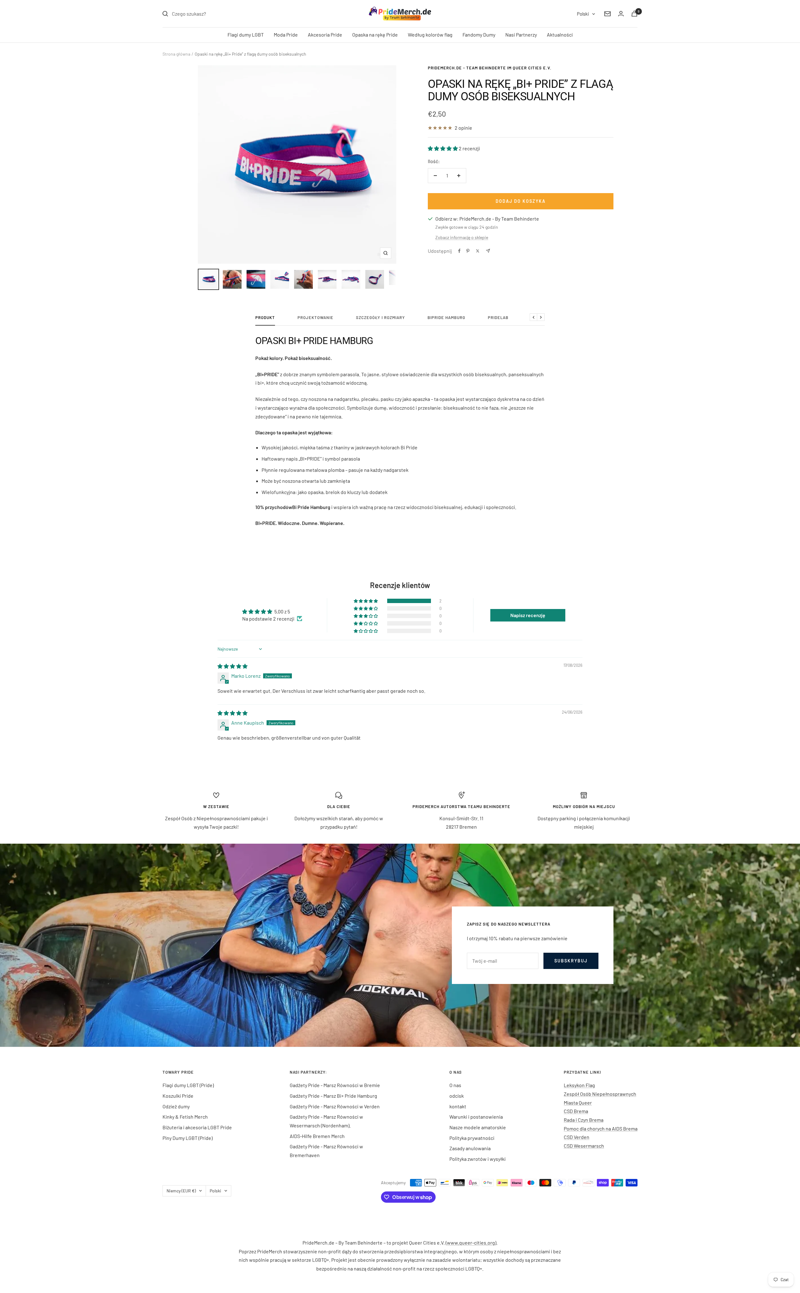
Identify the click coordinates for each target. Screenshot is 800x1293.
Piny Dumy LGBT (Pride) (187, 1138)
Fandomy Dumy (478, 34)
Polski (583, 14)
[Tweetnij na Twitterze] (477, 251)
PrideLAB (498, 317)
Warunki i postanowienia (476, 1117)
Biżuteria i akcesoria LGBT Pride (197, 1127)
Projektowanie (315, 317)
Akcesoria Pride (325, 34)
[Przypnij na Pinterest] (467, 251)
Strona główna (176, 54)
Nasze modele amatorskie (477, 1127)
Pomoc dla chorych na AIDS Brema (601, 1128)
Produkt (265, 317)
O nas (455, 1085)
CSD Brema (576, 1111)
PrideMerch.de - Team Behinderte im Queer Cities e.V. (490, 67)
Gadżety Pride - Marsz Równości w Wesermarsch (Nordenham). (326, 1121)
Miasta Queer (578, 1103)
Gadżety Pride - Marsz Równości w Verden (335, 1106)
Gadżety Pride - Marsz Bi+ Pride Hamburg (333, 1096)
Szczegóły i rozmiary (380, 317)
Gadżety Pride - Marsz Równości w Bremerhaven (326, 1150)
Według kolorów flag (430, 34)
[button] (443, 148)
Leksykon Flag (579, 1085)
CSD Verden (576, 1137)
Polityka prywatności (471, 1138)
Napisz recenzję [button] (527, 615)
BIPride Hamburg (446, 317)
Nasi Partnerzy (521, 34)
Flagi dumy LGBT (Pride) (188, 1085)
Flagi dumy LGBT (246, 34)
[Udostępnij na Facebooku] (459, 251)
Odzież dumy (176, 1106)
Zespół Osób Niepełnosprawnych (600, 1094)
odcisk (456, 1096)
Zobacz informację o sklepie (461, 237)
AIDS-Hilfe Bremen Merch (317, 1136)
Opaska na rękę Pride (375, 34)
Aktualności (560, 34)
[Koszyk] (634, 14)
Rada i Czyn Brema (583, 1120)
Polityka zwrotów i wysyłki (477, 1159)
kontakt (457, 1106)
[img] (233, 666)
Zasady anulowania (470, 1148)
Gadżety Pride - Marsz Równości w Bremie (335, 1085)
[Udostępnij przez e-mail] (488, 251)
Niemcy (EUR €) (181, 1190)
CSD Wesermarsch (584, 1146)
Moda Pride (286, 34)
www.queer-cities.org (471, 1243)
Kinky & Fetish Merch (185, 1117)
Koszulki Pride (177, 1096)
